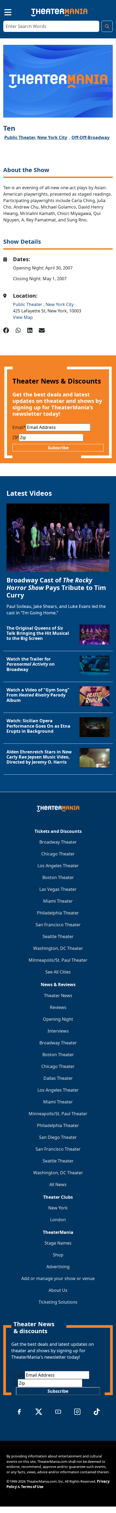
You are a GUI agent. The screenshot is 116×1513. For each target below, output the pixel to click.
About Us (58, 1290)
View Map (23, 317)
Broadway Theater (58, 842)
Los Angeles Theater (58, 866)
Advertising (58, 1267)
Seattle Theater (58, 936)
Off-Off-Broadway (90, 137)
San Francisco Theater (58, 925)
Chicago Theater (58, 854)
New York (58, 1208)
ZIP (15, 437)
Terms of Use (32, 1486)
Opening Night (58, 1019)
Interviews (58, 1031)
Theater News (58, 995)
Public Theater (28, 304)
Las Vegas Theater (58, 889)
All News (58, 1184)
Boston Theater (58, 877)
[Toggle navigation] (3, 11)
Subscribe (58, 448)
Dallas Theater (58, 1078)
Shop (58, 1255)
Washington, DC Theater (58, 948)
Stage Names (58, 1243)
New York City (52, 137)
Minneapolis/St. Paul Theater (58, 960)
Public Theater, (20, 137)
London (58, 1220)
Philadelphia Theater (58, 913)
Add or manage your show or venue (58, 1278)
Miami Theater (58, 901)
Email (19, 427)
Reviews (58, 1007)
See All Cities (58, 972)
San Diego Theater (58, 1137)
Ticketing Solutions (58, 1302)
